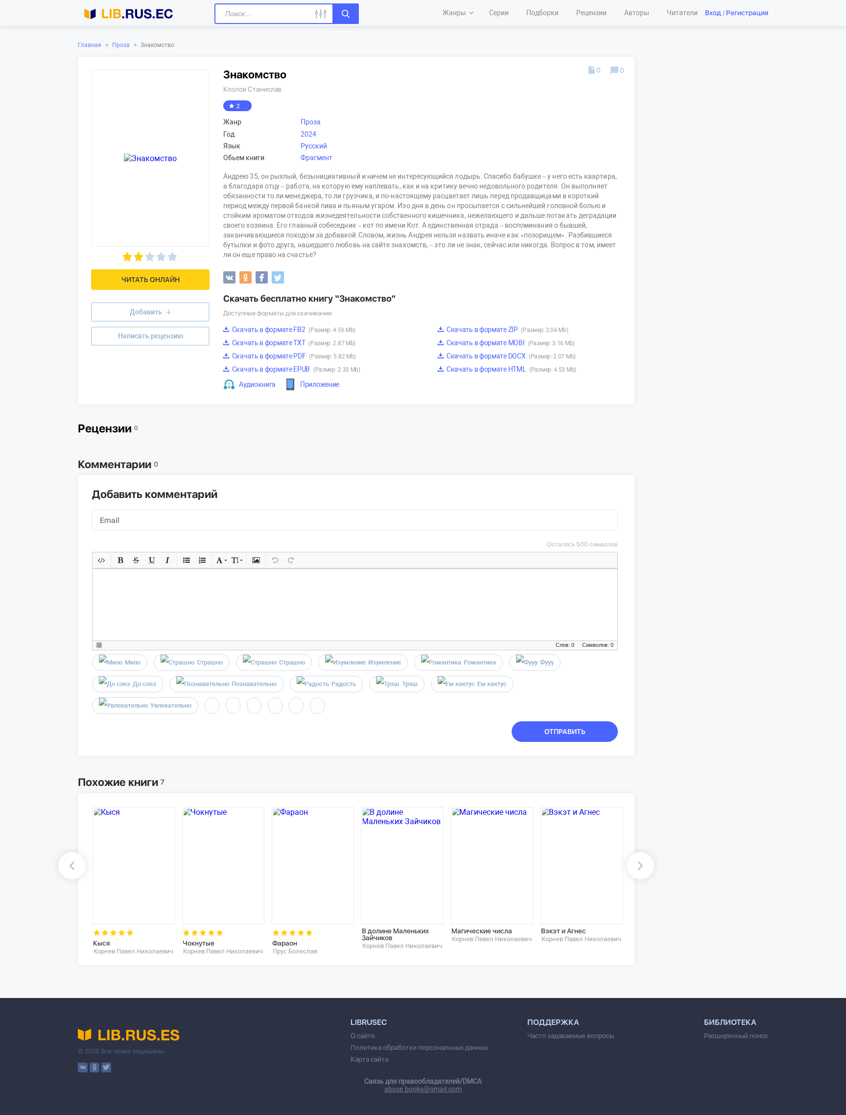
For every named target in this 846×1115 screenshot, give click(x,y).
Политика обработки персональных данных (419, 1047)
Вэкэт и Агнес (563, 931)
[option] (130, 881)
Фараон (284, 943)
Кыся (101, 943)
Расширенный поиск (736, 1036)
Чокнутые (198, 943)
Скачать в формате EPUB (295, 369)
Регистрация (747, 13)
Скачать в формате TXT (293, 343)
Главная (89, 45)
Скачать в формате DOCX (510, 356)
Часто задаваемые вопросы (570, 1036)
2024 (308, 134)
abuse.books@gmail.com (423, 1089)
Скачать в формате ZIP (506, 329)
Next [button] (640, 865)
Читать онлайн (150, 280)
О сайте (363, 1036)
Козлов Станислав (252, 89)
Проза (121, 45)
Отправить (565, 731)
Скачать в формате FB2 (293, 329)
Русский (314, 146)
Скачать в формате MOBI (510, 343)
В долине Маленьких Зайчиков (395, 934)
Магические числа (481, 931)
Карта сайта (369, 1059)
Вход (713, 13)
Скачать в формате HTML (510, 369)
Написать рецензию (150, 336)
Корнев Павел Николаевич (133, 951)
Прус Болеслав (295, 951)
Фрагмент (316, 158)
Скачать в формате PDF (293, 356)
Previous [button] (72, 865)
